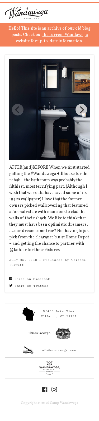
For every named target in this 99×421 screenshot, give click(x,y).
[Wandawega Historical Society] (49, 368)
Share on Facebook (31, 279)
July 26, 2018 (23, 260)
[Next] (81, 109)
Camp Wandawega (26, 13)
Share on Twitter (30, 286)
